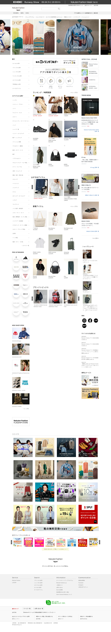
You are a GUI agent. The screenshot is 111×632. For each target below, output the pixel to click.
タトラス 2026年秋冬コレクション (54, 17)
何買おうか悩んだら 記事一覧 (92, 195)
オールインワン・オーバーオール (20, 121)
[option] (35, 37)
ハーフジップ (76, 17)
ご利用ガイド (59, 585)
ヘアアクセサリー (17, 158)
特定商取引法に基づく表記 (62, 592)
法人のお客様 (59, 589)
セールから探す (16, 63)
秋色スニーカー (68, 17)
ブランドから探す (17, 67)
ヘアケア (15, 200)
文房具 (14, 233)
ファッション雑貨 (17, 141)
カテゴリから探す (17, 80)
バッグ (14, 125)
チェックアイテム (30, 17)
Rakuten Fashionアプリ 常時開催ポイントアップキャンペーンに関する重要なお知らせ (90, 351)
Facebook (80, 582)
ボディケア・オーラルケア (19, 196)
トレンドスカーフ (40, 17)
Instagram (80, 585)
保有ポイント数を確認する (86, 616)
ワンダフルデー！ (87, 292)
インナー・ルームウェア (18, 133)
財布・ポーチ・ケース (18, 150)
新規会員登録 (81, 580)
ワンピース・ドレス (17, 112)
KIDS (27, 13)
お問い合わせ (59, 587)
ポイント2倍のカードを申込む (65, 616)
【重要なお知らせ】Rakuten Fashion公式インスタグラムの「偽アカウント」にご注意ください (90, 365)
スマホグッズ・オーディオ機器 (20, 225)
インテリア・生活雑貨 (18, 221)
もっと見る (26, 408)
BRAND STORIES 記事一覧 (92, 231)
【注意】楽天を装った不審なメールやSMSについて (55, 549)
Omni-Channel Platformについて (64, 594)
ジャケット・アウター (18, 104)
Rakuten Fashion (25, 9)
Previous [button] (12, 37)
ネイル (14, 191)
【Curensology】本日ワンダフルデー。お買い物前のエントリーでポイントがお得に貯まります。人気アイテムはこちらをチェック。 (90, 308)
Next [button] (98, 37)
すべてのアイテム (17, 88)
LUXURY (14, 582)
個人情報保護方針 (22, 623)
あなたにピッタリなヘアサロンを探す (21, 616)
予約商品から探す (17, 84)
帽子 (14, 154)
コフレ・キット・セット (18, 212)
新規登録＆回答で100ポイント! (75, 5)
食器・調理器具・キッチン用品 (20, 216)
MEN (22, 13)
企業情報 (14, 623)
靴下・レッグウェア (17, 137)
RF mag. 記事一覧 (94, 167)
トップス (15, 100)
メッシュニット (85, 17)
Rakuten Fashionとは (61, 582)
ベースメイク (16, 183)
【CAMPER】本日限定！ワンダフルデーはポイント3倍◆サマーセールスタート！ (90, 277)
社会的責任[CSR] (48, 623)
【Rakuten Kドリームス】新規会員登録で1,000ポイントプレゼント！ (39, 612)
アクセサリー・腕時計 (18, 146)
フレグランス (16, 204)
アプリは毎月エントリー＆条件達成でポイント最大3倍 (86, 13)
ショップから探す (17, 71)
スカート (15, 116)
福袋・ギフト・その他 (18, 241)
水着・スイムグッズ (17, 171)
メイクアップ (16, 187)
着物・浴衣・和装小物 (18, 175)
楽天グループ (88, 5)
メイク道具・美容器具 (18, 208)
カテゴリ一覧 (26, 245)
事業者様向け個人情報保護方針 (35, 623)
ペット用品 (15, 237)
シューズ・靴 (16, 129)
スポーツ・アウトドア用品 (19, 229)
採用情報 (56, 623)
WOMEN (16, 13)
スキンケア (15, 179)
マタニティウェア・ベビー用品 (20, 162)
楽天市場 (96, 5)
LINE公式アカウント (83, 587)
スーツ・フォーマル (17, 166)
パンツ (14, 108)
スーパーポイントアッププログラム (64, 580)
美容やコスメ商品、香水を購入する (44, 616)
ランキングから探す (17, 76)
